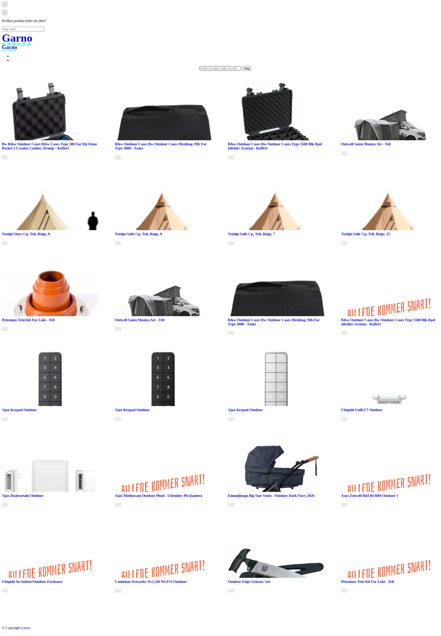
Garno (25, 628)
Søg (246, 68)
